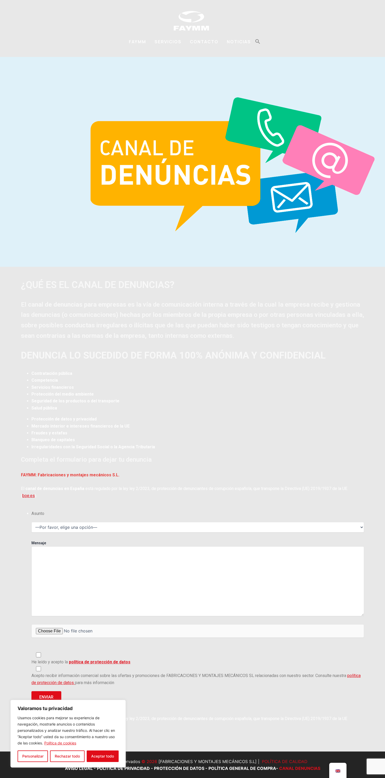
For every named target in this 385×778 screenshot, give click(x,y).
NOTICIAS (239, 42)
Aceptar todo (102, 756)
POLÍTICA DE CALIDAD (284, 761)
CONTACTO (204, 42)
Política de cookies (60, 743)
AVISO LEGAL (79, 768)
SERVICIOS (168, 42)
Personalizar (32, 756)
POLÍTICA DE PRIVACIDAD (123, 768)
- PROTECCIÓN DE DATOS (177, 768)
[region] (68, 734)
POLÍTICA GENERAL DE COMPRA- (243, 768)
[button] (257, 42)
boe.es (28, 495)
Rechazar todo (67, 756)
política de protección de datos (99, 661)
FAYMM (137, 42)
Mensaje (38, 543)
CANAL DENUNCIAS (299, 768)
